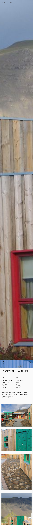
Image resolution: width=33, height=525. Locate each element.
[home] (8, 2)
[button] (28, 2)
